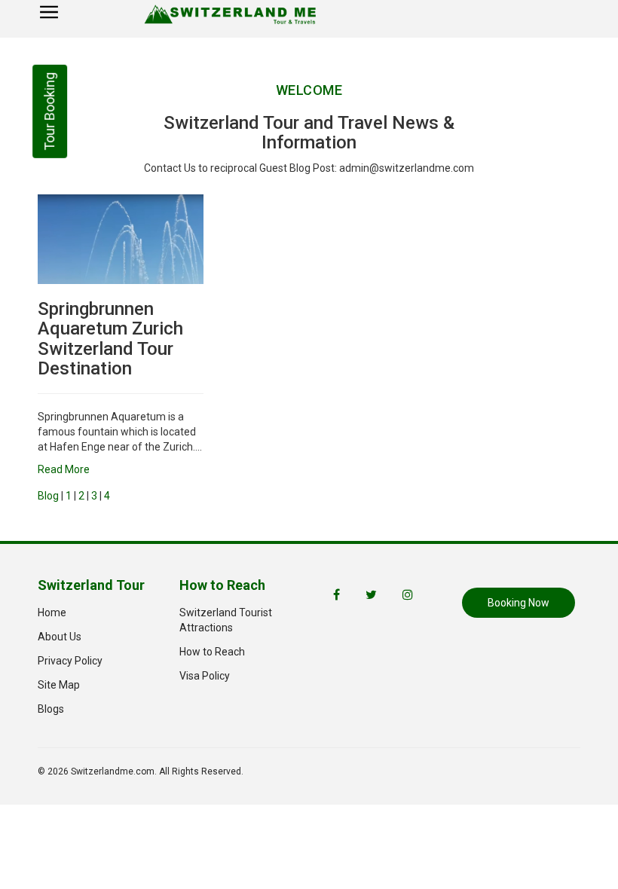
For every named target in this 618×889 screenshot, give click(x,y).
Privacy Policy (70, 661)
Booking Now (518, 603)
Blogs (51, 709)
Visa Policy (204, 676)
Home (52, 612)
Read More (64, 469)
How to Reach (212, 652)
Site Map (59, 685)
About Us (59, 637)
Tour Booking (49, 111)
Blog (48, 496)
